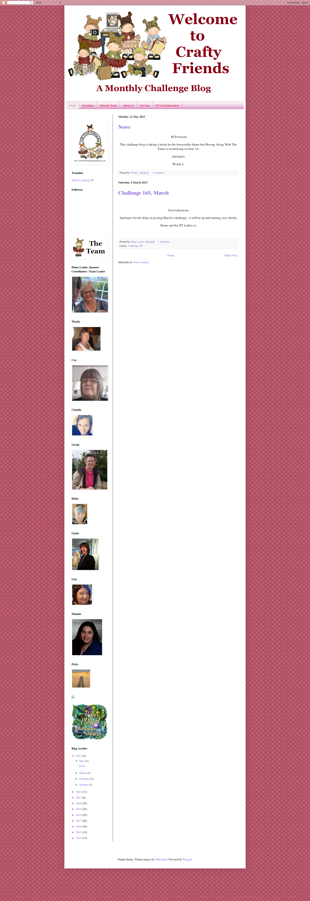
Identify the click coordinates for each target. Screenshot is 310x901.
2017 (79, 820)
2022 (79, 792)
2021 (79, 797)
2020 (79, 803)
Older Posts (231, 255)
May (82, 761)
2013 (79, 838)
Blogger (187, 859)
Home (72, 105)
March (83, 773)
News (124, 127)
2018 (79, 815)
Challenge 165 (135, 245)
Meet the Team (108, 105)
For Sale (145, 105)
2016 (79, 826)
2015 (79, 832)
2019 (79, 809)
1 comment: (158, 172)
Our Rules (88, 105)
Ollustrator (161, 859)
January (84, 784)
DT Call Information (167, 105)
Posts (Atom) (141, 262)
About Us (128, 105)
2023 (79, 756)
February (84, 778)
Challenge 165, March (143, 192)
